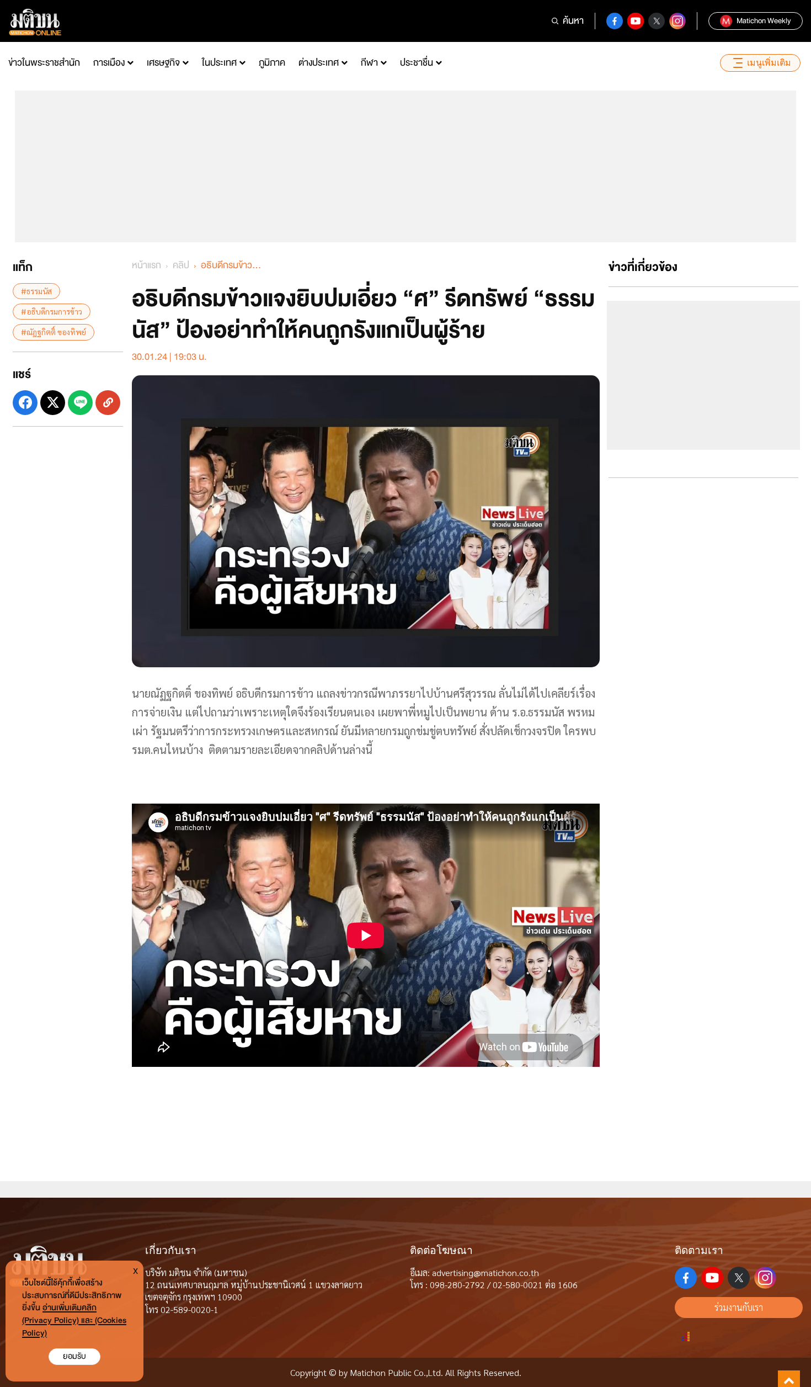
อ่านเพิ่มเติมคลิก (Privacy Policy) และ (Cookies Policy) (74, 1320)
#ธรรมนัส (36, 291)
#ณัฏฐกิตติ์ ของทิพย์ (53, 332)
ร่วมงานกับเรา (738, 1307)
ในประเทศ (219, 63)
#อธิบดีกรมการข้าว (51, 311)
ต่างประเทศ (318, 63)
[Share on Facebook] (25, 402)
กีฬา (369, 63)
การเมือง (109, 63)
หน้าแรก (146, 265)
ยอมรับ (74, 1356)
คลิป (181, 265)
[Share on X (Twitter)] (52, 402)
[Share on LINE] (80, 402)
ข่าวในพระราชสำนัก (44, 63)
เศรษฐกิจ (163, 63)
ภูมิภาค (272, 63)
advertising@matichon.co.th (485, 1272)
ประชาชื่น (416, 63)
